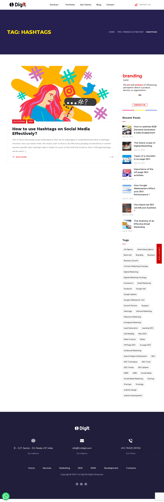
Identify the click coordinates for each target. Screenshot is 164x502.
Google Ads (141, 289)
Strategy (139, 384)
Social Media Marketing (133, 378)
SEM (80, 468)
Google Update (130, 294)
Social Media (146, 373)
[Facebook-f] (77, 484)
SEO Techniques (130, 362)
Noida (142, 339)
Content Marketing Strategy (136, 266)
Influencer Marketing (132, 317)
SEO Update (143, 367)
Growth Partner (130, 305)
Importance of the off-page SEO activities (143, 172)
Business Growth (131, 260)
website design (130, 390)
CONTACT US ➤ (159, 254)
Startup (150, 378)
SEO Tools (146, 362)
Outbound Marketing (132, 350)
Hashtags (128, 311)
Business (151, 255)
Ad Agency (128, 249)
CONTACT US (145, 4)
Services (47, 468)
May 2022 (142, 333)
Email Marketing (144, 283)
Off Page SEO (129, 345)
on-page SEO (145, 345)
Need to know (130, 339)
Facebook (128, 289)
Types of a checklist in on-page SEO (144, 157)
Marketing (64, 468)
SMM (31, 121)
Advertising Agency (145, 249)
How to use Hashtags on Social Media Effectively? (51, 131)
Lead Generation (131, 328)
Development (111, 468)
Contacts (131, 468)
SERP (126, 373)
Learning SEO (147, 328)
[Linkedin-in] (81, 484)
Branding (139, 255)
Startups (127, 384)
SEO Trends (129, 367)
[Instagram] (85, 484)
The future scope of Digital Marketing (144, 144)
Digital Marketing (131, 272)
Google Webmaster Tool (134, 300)
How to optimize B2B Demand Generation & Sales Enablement (145, 129)
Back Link (128, 255)
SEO (153, 356)
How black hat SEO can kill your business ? (145, 207)
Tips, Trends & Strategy (130, 32)
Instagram (19, 121)
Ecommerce (128, 283)
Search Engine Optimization (135, 356)
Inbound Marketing (144, 311)
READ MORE (21, 157)
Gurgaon (145, 305)
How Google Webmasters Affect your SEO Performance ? (144, 190)
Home (112, 32)
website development (133, 395)
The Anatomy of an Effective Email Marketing (144, 224)
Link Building (129, 333)
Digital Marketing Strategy (135, 277)
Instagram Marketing (132, 322)
